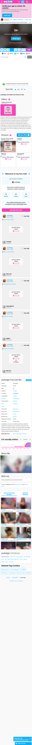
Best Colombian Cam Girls (20, 434)
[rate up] (15, 89)
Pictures (21, 19)
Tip (28, 50)
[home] (8, 1)
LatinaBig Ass (15, 569)
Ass (5, 559)
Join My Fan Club (16, 210)
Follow (5, 50)
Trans (2, 406)
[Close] (30, 20)
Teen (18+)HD (20, 573)
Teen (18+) (12, 556)
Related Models (25, 494)
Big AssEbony (5, 569)
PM (8, 50)
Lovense (11, 562)
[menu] (2, 1)
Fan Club (28, 19)
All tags (28, 573)
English (15, 396)
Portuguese (16, 398)
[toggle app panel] (30, 23)
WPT (29, 53)
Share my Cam (21, 743)
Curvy (14, 414)
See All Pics (23, 135)
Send (29, 57)
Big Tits (15, 416)
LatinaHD (12, 573)
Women (15, 401)
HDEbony (4, 573)
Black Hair (15, 409)
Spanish (3, 398)
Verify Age (7, 15)
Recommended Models (9, 494)
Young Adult (19, 556)
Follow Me (28, 380)
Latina (25, 559)
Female (15, 391)
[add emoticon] (25, 57)
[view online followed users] (19, 2)
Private (23, 50)
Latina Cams (19, 484)
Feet (2, 559)
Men (2, 404)
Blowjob (28, 556)
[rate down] (21, 89)
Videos (15, 19)
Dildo (2, 562)
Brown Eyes (16, 411)
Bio (11, 19)
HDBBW (23, 569)
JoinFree (22, 1)
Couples (15, 404)
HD (24, 556)
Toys (6, 562)
